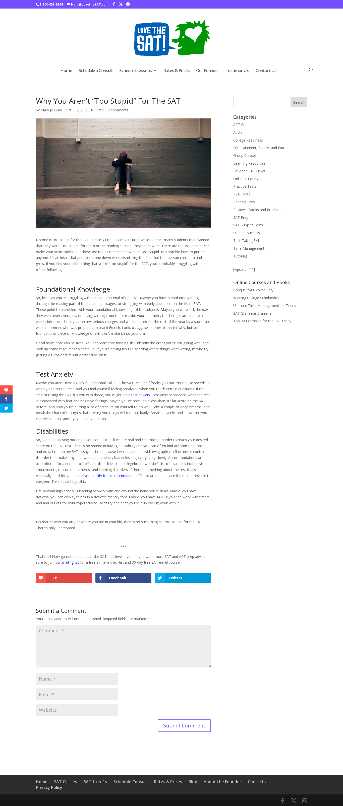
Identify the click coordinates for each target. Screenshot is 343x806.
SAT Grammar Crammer (253, 313)
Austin (238, 132)
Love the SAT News (249, 171)
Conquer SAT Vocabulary (253, 290)
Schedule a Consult (96, 71)
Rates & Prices (176, 71)
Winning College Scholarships (256, 297)
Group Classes (245, 155)
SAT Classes (65, 781)
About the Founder (222, 781)
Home (66, 71)
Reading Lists (244, 201)
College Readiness (248, 140)
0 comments (118, 110)
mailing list (70, 562)
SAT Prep (96, 110)
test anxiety (140, 394)
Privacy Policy (49, 787)
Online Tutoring (245, 178)
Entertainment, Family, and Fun (258, 147)
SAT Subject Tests (248, 225)
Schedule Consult (130, 781)
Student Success (246, 232)
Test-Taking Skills (247, 240)
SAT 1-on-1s (95, 781)
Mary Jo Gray (51, 110)
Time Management (248, 248)
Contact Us (266, 71)
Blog (193, 781)
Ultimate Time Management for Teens (264, 305)
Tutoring (240, 256)
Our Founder (207, 71)
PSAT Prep (242, 194)
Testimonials (237, 71)
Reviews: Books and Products (257, 209)
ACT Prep (241, 124)
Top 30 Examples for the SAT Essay (262, 320)
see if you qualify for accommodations (106, 475)
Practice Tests (244, 186)
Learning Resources (249, 163)
